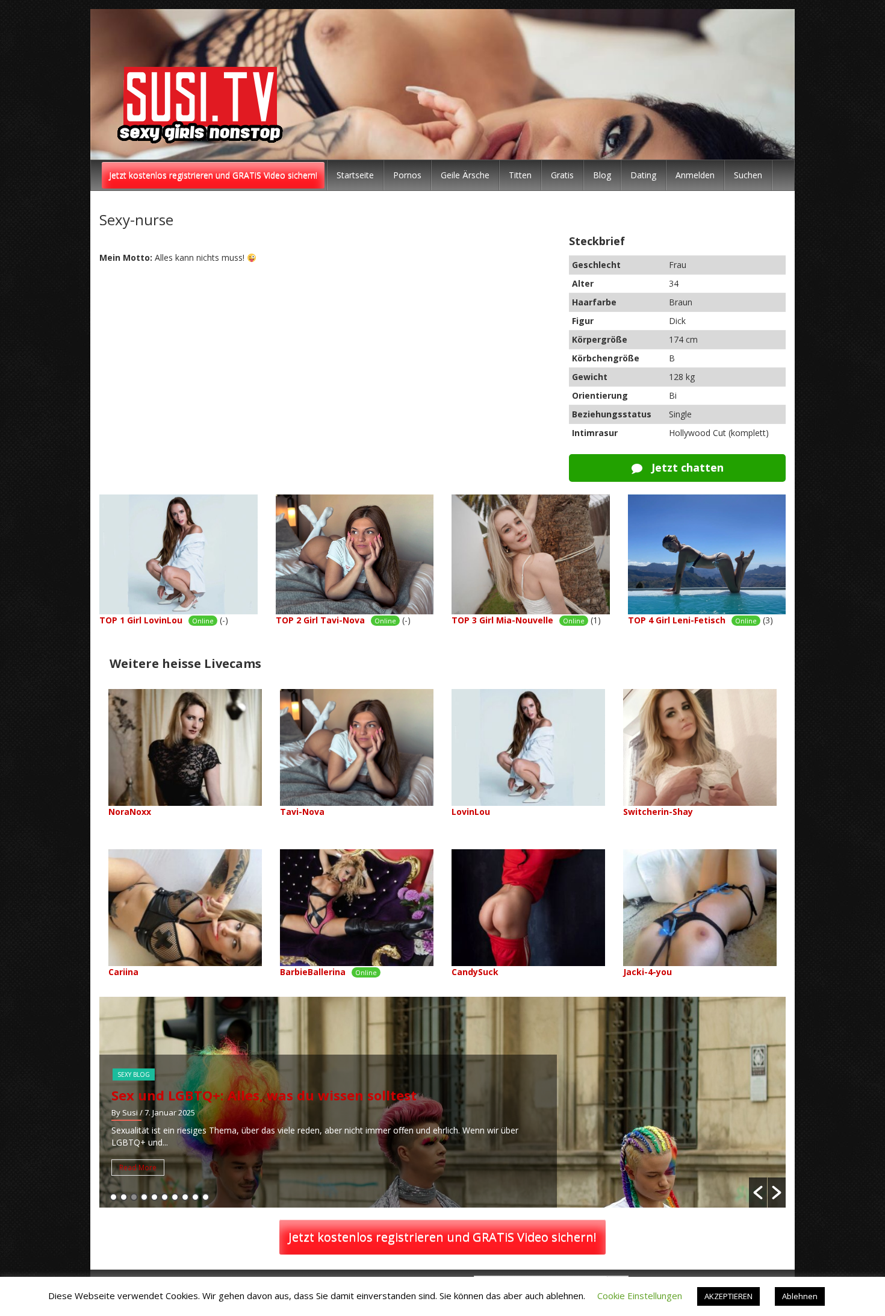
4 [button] (144, 1197)
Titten (520, 175)
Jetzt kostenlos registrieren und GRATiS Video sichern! (213, 175)
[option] (442, 1102)
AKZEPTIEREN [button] (728, 1296)
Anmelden (695, 175)
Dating (643, 175)
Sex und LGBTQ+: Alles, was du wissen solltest (264, 1095)
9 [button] (195, 1197)
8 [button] (185, 1197)
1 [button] (113, 1197)
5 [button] (154, 1197)
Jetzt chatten (686, 467)
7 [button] (175, 1197)
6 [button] (165, 1197)
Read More (138, 1167)
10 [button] (206, 1197)
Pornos (407, 175)
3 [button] (134, 1197)
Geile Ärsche (465, 175)
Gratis (562, 175)
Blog (602, 175)
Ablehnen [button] (800, 1296)
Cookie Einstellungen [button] (639, 1295)
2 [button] (124, 1197)
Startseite (355, 175)
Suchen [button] (748, 175)
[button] (758, 1192)
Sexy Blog (133, 1074)
